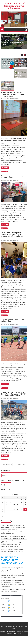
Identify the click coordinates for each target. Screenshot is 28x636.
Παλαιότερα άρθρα (7, 464)
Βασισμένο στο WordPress (7, 631)
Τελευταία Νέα (4, 171)
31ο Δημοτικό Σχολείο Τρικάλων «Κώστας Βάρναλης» (14, 6)
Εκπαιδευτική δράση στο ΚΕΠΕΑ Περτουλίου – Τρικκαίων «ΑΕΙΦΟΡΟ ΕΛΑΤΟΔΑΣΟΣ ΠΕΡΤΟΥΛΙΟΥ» (13, 394)
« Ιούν (2, 516)
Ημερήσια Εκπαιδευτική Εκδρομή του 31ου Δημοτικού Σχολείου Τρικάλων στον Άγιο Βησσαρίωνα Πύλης (12, 551)
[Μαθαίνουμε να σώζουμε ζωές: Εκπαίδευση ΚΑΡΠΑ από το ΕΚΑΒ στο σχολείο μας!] (14, 118)
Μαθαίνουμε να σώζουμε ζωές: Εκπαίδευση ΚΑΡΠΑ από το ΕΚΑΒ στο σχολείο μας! (12, 94)
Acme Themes (17, 633)
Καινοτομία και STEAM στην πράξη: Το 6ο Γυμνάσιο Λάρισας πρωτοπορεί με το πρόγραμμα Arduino (12, 569)
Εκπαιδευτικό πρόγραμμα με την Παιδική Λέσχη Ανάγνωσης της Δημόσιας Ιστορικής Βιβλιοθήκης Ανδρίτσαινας (12, 575)
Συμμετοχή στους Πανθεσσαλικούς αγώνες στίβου (13, 320)
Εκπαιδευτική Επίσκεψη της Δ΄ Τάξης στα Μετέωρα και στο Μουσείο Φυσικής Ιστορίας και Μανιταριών (12, 235)
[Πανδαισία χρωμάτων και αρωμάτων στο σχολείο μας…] (14, 192)
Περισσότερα (4, 167)
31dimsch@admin (16, 44)
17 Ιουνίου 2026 (7, 44)
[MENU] (26, 29)
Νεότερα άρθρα (21, 464)
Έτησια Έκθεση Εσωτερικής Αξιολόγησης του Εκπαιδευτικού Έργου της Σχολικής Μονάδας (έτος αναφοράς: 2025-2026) (13, 527)
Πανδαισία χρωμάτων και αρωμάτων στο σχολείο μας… (14, 177)
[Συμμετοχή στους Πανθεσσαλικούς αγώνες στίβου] (14, 343)
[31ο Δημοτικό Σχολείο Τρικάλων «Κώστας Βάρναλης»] (2, 29)
